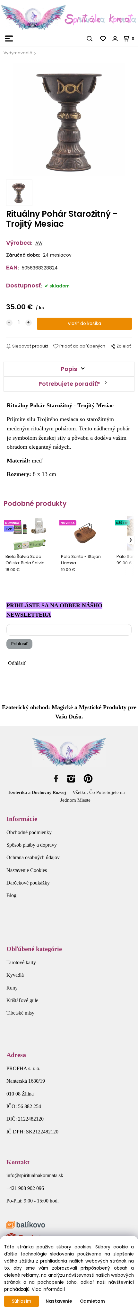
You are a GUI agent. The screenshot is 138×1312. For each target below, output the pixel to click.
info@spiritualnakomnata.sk (34, 1175)
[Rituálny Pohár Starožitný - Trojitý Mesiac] (69, 120)
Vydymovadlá (18, 53)
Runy (12, 988)
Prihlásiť (19, 644)
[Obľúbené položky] (103, 38)
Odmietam (92, 1301)
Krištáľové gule (22, 1000)
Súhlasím (21, 1301)
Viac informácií (48, 1289)
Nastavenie (59, 1301)
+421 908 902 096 (25, 1188)
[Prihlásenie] (115, 38)
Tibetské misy (20, 1013)
